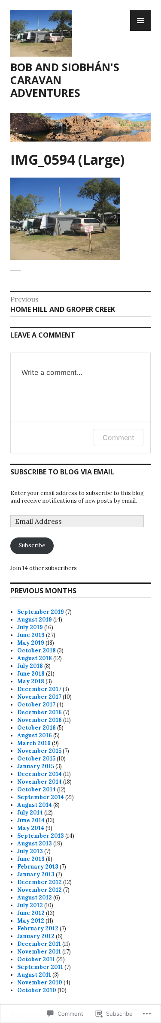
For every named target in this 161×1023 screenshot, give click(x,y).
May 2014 (30, 828)
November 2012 (39, 889)
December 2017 (39, 689)
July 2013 (30, 851)
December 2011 (39, 944)
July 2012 (30, 905)
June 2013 (31, 859)
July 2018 (30, 666)
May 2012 (30, 920)
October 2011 (36, 959)
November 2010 (39, 982)
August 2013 (34, 843)
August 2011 (34, 974)
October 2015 (36, 758)
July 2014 (30, 812)
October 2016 (36, 727)
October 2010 (36, 990)
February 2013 (37, 866)
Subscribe (31, 545)
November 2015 (39, 750)
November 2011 (39, 951)
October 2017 (36, 704)
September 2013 (40, 835)
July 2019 (30, 627)
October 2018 (36, 650)
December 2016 (39, 712)
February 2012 (37, 928)
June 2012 (31, 913)
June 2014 (31, 820)
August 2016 (34, 735)
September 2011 (40, 967)
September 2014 (40, 797)
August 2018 (34, 658)
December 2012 (39, 882)
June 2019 (31, 635)
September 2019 (40, 612)
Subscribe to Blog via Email (62, 472)
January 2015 (35, 766)
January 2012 (36, 936)
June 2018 (31, 673)
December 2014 (39, 774)
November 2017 (39, 696)
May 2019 (30, 642)
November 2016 (39, 720)
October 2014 (36, 789)
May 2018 (30, 681)
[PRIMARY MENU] (140, 20)
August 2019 (34, 619)
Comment (118, 437)
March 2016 (34, 743)
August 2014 (34, 805)
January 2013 (36, 874)
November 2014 (39, 781)
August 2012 (34, 897)
